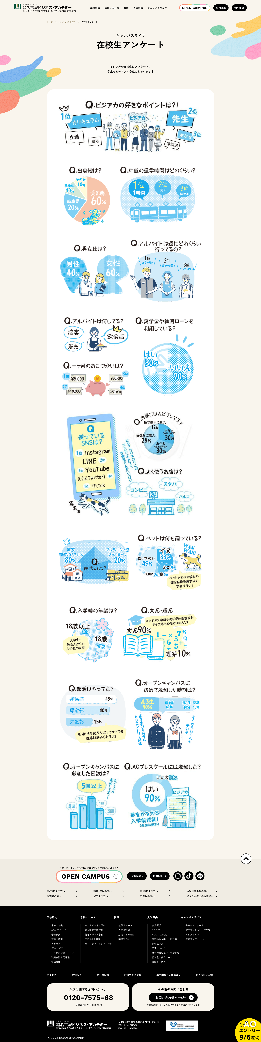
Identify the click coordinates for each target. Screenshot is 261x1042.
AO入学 (156, 929)
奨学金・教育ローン (162, 957)
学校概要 (55, 934)
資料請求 (221, 8)
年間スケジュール (194, 939)
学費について (159, 948)
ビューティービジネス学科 (98, 943)
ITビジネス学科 (92, 939)
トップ (50, 22)
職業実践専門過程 (60, 957)
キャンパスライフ (157, 8)
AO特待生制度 (159, 934)
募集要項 (156, 925)
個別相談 (239, 8)
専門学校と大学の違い (168, 975)
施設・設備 (57, 939)
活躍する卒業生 (126, 934)
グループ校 (57, 948)
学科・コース (112, 8)
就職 (126, 8)
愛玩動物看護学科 (94, 929)
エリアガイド (192, 934)
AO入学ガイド (58, 929)
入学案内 (138, 8)
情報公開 (55, 961)
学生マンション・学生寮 (198, 929)
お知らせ (77, 975)
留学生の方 (157, 943)
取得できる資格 (132, 975)
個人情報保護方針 (205, 975)
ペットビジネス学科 (95, 925)
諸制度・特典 (159, 961)
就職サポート (125, 925)
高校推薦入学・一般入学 (164, 939)
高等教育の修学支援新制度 (165, 952)
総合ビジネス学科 (94, 934)
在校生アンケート (194, 925)
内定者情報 (124, 929)
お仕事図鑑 (103, 975)
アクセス (55, 943)
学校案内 (95, 8)
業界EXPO (123, 939)
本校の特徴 (57, 925)
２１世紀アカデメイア (62, 952)
